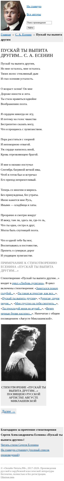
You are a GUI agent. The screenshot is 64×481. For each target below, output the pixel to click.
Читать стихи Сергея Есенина (20, 444)
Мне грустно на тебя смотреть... (35, 303)
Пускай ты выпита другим (19, 298)
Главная (6, 34)
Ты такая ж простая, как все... (36, 293)
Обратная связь (7, 477)
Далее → (8, 411)
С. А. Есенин (23, 34)
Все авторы (34, 14)
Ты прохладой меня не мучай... (22, 308)
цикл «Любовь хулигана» (28, 283)
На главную (34, 6)
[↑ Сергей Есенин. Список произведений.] (13, 29)
